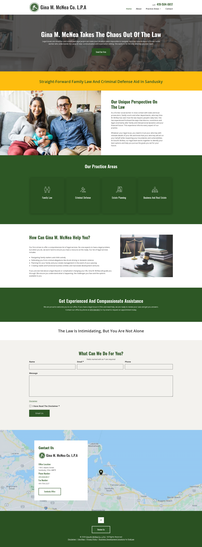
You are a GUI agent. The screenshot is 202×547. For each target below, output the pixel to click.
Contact (169, 8)
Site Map (81, 539)
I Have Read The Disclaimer (46, 406)
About (139, 8)
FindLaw (131, 539)
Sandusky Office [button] (49, 491)
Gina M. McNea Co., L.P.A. (96, 537)
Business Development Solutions (112, 539)
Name (32, 361)
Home (129, 8)
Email (80, 361)
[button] (200, 532)
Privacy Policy (92, 539)
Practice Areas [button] (152, 8)
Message (33, 373)
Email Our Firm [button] (101, 52)
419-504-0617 (165, 4)
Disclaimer (33, 401)
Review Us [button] (101, 529)
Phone (128, 361)
